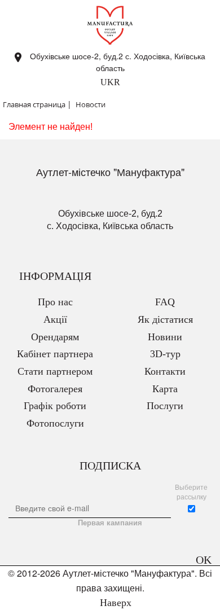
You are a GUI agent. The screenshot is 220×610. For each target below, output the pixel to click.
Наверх (114, 602)
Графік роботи (55, 405)
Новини (165, 337)
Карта (165, 388)
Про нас (55, 302)
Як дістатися (165, 319)
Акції (55, 319)
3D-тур (165, 353)
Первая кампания (110, 522)
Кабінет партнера (55, 353)
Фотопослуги (55, 423)
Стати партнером (55, 371)
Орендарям (55, 337)
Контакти (165, 371)
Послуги (165, 405)
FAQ (165, 302)
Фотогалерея (55, 388)
